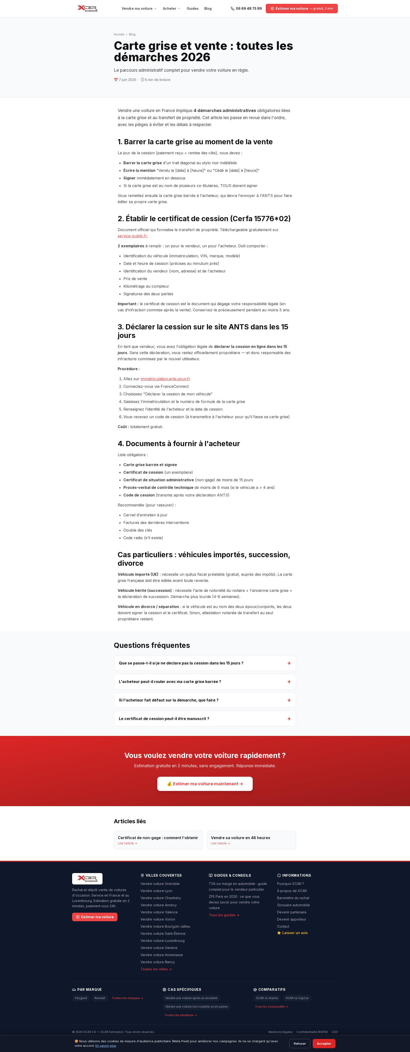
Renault (100, 998)
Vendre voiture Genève (158, 948)
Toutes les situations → (180, 1015)
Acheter (169, 8)
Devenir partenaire (292, 912)
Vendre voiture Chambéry (160, 898)
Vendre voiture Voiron (157, 919)
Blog (208, 8)
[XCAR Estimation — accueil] (87, 8)
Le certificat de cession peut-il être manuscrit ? (205, 718)
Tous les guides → (224, 915)
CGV (335, 1032)
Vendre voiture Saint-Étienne (163, 933)
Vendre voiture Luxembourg (162, 941)
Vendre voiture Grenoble (160, 884)
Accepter (324, 1043)
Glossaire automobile (293, 905)
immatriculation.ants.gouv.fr (165, 378)
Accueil (119, 34)
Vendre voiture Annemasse (161, 955)
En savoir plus (105, 1045)
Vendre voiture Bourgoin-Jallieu (165, 926)
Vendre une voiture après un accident (191, 998)
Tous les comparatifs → (271, 1006)
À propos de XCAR (292, 891)
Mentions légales (281, 1032)
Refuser (300, 1043)
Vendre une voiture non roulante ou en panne (196, 1006)
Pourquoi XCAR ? (290, 884)
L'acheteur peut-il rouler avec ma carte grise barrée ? (205, 681)
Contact (283, 926)
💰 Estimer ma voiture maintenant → (205, 783)
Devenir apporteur (291, 919)
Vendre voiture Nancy (157, 962)
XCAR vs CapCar (297, 998)
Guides (193, 8)
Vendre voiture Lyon (156, 891)
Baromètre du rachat (293, 898)
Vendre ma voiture (137, 8)
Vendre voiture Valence (159, 912)
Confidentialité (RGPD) (312, 1032)
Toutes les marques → (127, 998)
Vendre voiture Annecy (158, 905)
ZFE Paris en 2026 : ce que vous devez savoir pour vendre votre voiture (234, 902)
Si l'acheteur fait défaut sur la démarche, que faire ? (205, 700)
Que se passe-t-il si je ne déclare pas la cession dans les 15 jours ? (205, 662)
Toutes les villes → (156, 969)
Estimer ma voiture (97, 917)
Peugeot (81, 998)
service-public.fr (132, 236)
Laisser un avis (295, 933)
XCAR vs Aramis (267, 998)
